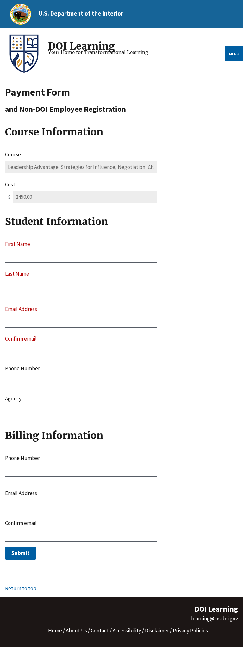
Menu (234, 54)
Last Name (17, 273)
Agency (13, 398)
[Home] (26, 53)
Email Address (21, 308)
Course (13, 154)
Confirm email (21, 338)
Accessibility (127, 630)
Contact (100, 630)
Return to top (20, 588)
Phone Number (22, 368)
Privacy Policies (190, 630)
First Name (17, 244)
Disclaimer (157, 630)
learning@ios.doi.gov (214, 618)
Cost (10, 184)
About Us (76, 630)
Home (55, 630)
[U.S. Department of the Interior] (20, 14)
